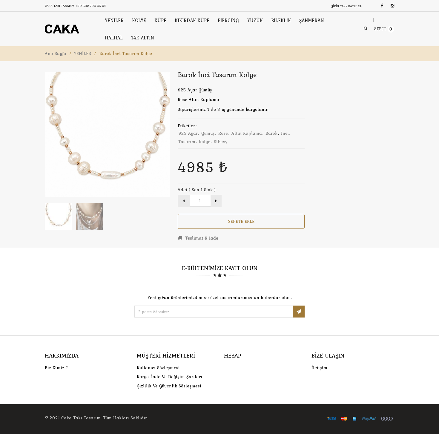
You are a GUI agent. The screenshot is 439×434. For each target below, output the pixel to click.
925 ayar (188, 133)
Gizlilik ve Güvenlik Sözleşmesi (169, 386)
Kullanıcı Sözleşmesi (158, 367)
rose (223, 133)
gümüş (208, 133)
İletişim (319, 367)
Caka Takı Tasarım (81, 418)
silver (220, 141)
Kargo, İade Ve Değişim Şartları (169, 376)
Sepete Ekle (241, 221)
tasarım (186, 141)
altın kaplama (246, 133)
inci (285, 133)
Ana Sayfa (55, 53)
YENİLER (82, 53)
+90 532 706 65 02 (90, 5)
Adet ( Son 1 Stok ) (197, 189)
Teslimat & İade (201, 238)
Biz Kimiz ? (56, 367)
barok (271, 133)
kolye (204, 141)
